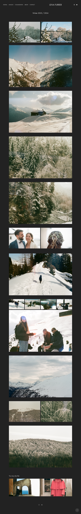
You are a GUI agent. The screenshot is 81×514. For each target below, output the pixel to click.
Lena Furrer (55, 4)
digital (5, 4)
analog (11, 4)
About (26, 4)
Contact (32, 4)
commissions (19, 4)
